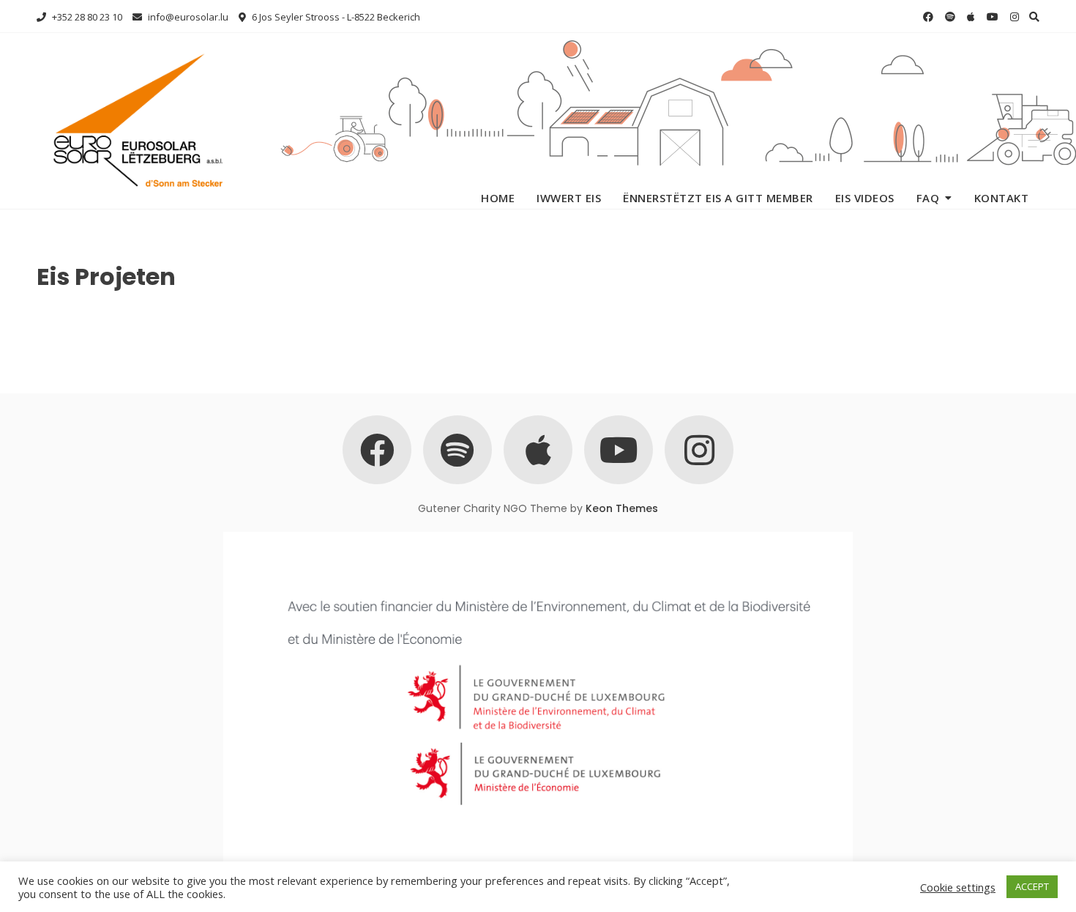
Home (498, 197)
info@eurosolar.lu (187, 16)
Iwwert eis (569, 197)
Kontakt (1001, 197)
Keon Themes (622, 508)
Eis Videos (864, 197)
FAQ (928, 197)
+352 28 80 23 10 (86, 16)
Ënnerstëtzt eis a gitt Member (718, 197)
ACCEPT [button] (1032, 886)
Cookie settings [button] (957, 887)
